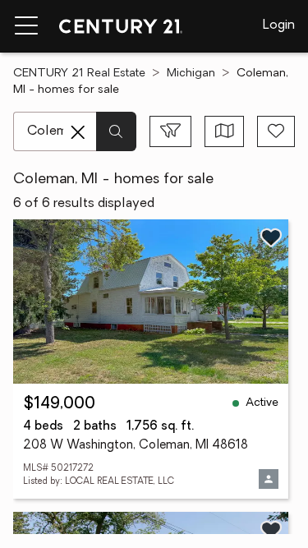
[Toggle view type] (225, 131)
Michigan (191, 73)
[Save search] (276, 131)
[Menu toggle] (26, 26)
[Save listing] (271, 237)
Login (279, 25)
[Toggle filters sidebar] (170, 131)
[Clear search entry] (78, 132)
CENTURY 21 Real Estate (79, 73)
